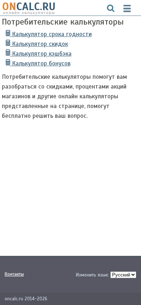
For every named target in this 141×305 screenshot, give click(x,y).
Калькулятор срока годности (51, 34)
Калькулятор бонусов (40, 63)
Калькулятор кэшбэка (41, 53)
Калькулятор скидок (39, 44)
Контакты (14, 274)
